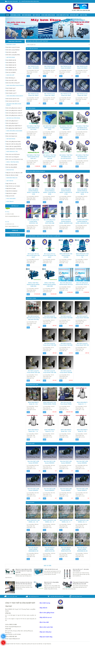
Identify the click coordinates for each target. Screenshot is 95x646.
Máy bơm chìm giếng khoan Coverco (13, 104)
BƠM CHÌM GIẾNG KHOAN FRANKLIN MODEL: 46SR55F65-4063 (65, 221)
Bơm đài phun (10, 169)
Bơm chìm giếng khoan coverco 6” (14, 110)
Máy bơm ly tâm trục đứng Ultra (13, 144)
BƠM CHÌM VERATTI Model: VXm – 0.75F (66, 430)
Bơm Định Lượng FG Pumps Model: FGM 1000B (49, 316)
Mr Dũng (7, 211)
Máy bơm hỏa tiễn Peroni (13, 118)
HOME (7, 15)
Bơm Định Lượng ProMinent (12, 49)
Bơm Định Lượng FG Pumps (13, 47)
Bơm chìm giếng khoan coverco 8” (14, 113)
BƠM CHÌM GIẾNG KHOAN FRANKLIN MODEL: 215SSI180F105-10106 (33, 191)
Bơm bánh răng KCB (12, 177)
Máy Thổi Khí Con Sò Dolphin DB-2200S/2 (82, 67)
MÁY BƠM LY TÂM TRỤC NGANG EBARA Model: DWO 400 (49, 156)
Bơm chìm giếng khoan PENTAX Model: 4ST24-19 (82, 283)
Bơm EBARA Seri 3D (11, 62)
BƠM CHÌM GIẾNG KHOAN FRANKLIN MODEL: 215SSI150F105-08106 (49, 191)
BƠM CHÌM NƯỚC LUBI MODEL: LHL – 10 (49, 521)
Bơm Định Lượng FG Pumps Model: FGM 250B (66, 344)
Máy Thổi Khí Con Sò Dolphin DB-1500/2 (82, 94)
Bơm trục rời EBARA (11, 72)
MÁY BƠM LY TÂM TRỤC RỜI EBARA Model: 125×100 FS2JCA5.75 (66, 156)
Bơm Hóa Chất (74, 15)
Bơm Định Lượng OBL (11, 52)
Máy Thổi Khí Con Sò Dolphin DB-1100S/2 (49, 94)
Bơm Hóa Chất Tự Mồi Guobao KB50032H (66, 462)
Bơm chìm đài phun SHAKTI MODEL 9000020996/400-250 (82, 549)
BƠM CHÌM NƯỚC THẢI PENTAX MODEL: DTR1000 (66, 255)
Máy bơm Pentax (11, 138)
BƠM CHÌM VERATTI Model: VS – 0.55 (33, 403)
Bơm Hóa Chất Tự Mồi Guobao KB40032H (33, 489)
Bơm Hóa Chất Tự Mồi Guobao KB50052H (49, 462)
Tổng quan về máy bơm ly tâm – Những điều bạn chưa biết (81, 583)
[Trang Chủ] (60, 601)
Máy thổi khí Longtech (11, 193)
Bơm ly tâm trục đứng (13, 162)
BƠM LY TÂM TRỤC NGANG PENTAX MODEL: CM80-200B (49, 284)
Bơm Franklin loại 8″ (11, 90)
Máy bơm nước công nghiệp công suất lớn (51, 583)
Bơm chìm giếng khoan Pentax (13, 141)
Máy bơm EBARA (26, 15)
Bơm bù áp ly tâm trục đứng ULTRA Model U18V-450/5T (49, 255)
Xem (28, 76)
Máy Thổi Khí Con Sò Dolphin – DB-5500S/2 (33, 67)
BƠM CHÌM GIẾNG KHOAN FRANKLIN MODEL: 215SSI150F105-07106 (66, 191)
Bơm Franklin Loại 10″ (11, 93)
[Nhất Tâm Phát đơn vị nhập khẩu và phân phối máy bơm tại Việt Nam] (9, 8)
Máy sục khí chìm (10, 195)
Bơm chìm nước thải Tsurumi (13, 154)
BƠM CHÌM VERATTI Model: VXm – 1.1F (33, 430)
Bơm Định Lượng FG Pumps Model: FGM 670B (66, 316)
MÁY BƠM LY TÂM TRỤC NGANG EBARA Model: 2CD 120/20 (33, 127)
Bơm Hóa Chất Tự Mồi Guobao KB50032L (82, 462)
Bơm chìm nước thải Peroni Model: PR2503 (65, 403)
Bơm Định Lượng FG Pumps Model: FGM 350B (49, 344)
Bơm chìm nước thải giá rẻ (12, 156)
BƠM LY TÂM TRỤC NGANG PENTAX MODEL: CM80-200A (33, 284)
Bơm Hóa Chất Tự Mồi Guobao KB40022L (66, 489)
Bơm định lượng (15, 15)
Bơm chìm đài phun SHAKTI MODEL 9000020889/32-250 (33, 549)
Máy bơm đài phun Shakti (12, 175)
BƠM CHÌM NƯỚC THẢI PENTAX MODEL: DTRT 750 (82, 255)
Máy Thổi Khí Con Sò (11, 183)
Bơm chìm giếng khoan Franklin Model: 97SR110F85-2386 (49, 221)
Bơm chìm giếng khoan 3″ (12, 123)
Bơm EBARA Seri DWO (11, 70)
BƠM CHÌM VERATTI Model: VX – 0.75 (49, 430)
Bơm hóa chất (44, 622)
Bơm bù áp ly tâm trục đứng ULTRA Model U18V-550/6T (33, 255)
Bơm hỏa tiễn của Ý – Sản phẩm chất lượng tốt (81, 570)
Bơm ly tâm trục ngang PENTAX (13, 146)
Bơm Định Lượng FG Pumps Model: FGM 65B (66, 371)
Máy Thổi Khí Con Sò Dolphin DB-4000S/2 (49, 67)
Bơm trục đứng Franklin (11, 164)
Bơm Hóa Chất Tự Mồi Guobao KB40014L (82, 489)
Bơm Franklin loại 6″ (11, 88)
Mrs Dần (7, 221)
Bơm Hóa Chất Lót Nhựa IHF (13, 82)
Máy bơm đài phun (45, 632)
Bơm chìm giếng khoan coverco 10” (14, 115)
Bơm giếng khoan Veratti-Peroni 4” (14, 125)
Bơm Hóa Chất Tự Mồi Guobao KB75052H (33, 462)
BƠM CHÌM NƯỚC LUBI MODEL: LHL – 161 (33, 521)
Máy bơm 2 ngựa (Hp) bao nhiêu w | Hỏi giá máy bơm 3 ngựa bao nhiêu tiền (24, 571)
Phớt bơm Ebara (11, 198)
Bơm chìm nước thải (62, 15)
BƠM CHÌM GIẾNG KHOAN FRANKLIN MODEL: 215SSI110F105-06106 (82, 191)
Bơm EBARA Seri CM (11, 65)
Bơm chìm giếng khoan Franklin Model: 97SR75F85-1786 (33, 221)
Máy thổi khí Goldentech (11, 191)
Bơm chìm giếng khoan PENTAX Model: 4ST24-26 (66, 283)
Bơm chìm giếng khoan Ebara (14, 130)
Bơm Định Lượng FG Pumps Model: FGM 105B (49, 371)
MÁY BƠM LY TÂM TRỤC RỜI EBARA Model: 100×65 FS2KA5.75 (82, 156)
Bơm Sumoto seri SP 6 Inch (12, 101)
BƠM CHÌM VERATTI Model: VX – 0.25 (82, 430)
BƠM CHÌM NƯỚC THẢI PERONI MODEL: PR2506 (49, 403)
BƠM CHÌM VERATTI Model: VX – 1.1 (82, 403)
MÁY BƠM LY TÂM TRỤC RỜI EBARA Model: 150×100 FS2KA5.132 (82, 127)
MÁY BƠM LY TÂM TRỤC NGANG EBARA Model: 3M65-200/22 (66, 127)
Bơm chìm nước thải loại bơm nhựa (14, 159)
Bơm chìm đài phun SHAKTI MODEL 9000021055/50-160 (66, 549)
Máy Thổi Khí (36, 15)
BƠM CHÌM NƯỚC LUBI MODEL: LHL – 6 (82, 521)
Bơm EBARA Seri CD (11, 67)
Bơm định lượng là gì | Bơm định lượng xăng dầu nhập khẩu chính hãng (33, 317)
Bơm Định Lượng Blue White (13, 54)
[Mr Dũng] (7, 208)
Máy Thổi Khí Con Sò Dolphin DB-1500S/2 (33, 94)
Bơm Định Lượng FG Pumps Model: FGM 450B (82, 316)
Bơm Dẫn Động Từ (10, 77)
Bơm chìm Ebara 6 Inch (11, 133)
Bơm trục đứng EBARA (11, 167)
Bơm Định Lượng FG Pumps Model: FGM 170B (82, 344)
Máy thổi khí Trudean (11, 188)
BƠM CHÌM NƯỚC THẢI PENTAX (14, 148)
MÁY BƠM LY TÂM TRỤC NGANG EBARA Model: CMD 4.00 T (33, 156)
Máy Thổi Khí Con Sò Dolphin (13, 186)
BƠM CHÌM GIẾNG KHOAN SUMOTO (15, 95)
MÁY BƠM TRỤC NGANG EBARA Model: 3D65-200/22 (49, 127)
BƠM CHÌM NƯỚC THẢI (12, 151)
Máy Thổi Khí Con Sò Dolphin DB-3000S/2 (66, 67)
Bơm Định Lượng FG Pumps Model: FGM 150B (33, 371)
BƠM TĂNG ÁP (10, 201)
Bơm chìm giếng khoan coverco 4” (14, 108)
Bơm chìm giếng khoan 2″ (12, 120)
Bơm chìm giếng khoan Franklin (15, 85)
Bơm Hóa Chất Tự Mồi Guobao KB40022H (49, 489)
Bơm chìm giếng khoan (48, 15)
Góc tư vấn (83, 15)
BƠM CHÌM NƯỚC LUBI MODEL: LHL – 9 (66, 521)
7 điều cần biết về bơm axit (51, 569)
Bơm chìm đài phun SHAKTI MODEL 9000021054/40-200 (49, 549)
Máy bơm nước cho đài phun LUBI (14, 172)
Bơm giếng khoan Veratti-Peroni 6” (14, 128)
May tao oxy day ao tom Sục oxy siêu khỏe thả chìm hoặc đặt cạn (24, 583)
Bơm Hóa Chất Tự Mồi (11, 80)
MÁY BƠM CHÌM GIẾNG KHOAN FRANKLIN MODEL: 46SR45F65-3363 (82, 221)
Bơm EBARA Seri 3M (11, 60)
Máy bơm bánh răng (46, 637)
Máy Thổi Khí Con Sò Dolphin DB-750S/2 (66, 94)
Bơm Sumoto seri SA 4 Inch (12, 98)
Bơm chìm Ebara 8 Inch (11, 136)
